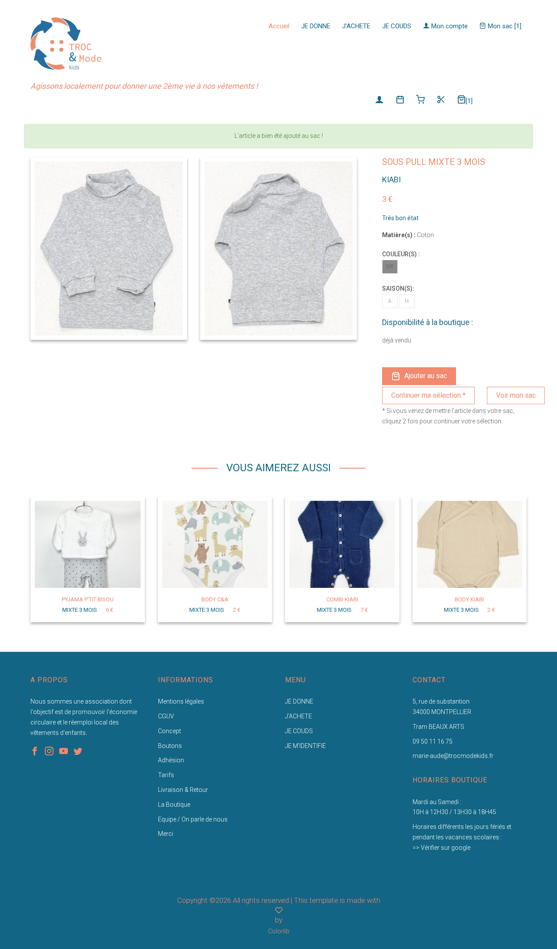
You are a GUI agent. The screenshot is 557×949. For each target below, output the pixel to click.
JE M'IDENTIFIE (305, 745)
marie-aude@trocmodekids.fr (453, 755)
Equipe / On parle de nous (193, 819)
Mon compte (448, 26)
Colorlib (278, 931)
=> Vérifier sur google (441, 847)
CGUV (166, 716)
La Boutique (174, 804)
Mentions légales (181, 701)
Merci (165, 833)
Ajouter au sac (425, 376)
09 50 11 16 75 (433, 741)
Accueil (278, 26)
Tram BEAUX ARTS (438, 726)
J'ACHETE (356, 26)
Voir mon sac (516, 395)
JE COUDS (396, 26)
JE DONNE (315, 26)
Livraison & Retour (183, 789)
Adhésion (171, 760)
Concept (169, 731)
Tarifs (166, 774)
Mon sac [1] (503, 26)
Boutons (170, 745)
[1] (469, 101)
